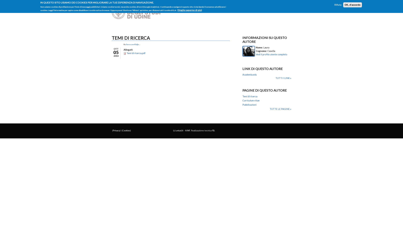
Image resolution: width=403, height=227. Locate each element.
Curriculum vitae (251, 100)
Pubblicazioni (249, 104)
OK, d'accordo (352, 4)
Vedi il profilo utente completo (271, 54)
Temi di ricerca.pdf (136, 53)
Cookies (126, 130)
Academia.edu (249, 74)
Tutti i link (282, 78)
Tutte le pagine (280, 109)
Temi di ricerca (249, 96)
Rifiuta (337, 4)
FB (213, 130)
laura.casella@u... (133, 44)
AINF (187, 130)
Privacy (116, 130)
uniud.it (179, 130)
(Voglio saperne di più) (189, 10)
